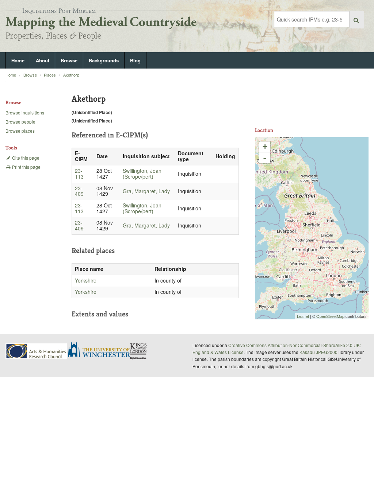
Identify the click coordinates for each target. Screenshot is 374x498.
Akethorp (71, 75)
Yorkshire (85, 280)
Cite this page (25, 158)
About (42, 60)
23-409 (79, 191)
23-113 (79, 173)
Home (17, 60)
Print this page (26, 167)
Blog (135, 60)
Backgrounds (104, 60)
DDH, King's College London (139, 351)
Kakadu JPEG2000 (318, 352)
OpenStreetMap (330, 316)
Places (50, 75)
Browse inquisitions (24, 112)
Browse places (20, 131)
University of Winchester (102, 350)
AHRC (36, 351)
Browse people (20, 121)
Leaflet (303, 316)
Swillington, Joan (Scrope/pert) (142, 173)
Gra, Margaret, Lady (146, 191)
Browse (69, 60)
